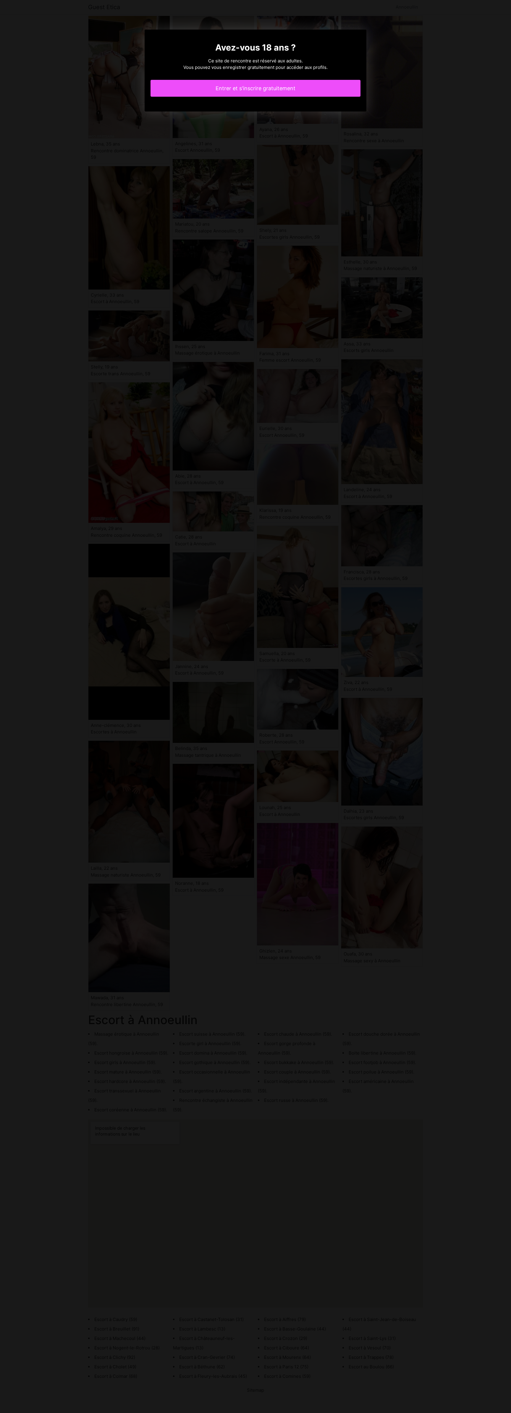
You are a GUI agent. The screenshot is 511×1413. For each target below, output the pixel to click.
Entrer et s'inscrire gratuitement (255, 88)
